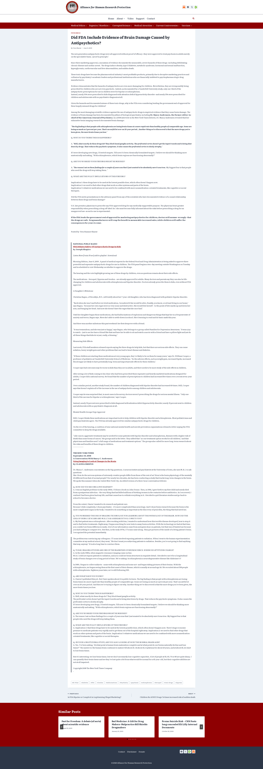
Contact (151, 18)
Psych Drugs (76, 33)
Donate (142, 751)
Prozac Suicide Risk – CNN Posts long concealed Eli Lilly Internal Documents (179, 724)
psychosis (134, 683)
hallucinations (111, 683)
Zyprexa (178, 683)
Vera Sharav (77, 48)
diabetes (84, 683)
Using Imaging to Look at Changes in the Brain (94, 461)
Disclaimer (132, 751)
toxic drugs (168, 683)
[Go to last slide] (61, 726)
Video (130, 18)
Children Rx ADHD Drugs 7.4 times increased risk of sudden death (167, 695)
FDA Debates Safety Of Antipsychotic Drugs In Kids (97, 246)
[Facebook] (188, 7)
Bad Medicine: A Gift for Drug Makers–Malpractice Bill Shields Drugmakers (129, 724)
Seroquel (157, 683)
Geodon (100, 683)
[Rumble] (196, 7)
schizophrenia (146, 683)
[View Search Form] (193, 18)
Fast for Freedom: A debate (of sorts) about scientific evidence (81, 723)
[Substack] (184, 7)
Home (111, 18)
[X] (192, 7)
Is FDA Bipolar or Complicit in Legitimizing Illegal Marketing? (94, 695)
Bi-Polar (75, 683)
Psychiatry (124, 683)
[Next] (201, 726)
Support (140, 18)
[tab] (127, 739)
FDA (92, 683)
